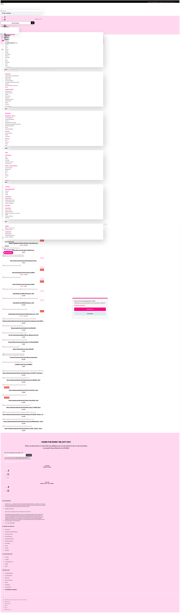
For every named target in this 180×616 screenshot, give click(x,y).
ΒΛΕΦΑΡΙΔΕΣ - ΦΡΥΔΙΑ (10, 115)
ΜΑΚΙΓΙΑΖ (7, 138)
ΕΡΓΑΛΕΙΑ (7, 131)
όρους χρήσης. (28, 458)
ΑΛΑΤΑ (6, 152)
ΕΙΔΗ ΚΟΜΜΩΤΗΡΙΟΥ (10, 189)
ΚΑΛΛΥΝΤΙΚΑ (8, 208)
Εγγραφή (29, 455)
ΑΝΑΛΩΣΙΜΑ (7, 74)
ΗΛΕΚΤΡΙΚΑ (7, 205)
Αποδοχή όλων (90, 309)
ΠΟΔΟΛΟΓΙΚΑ (8, 106)
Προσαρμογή (90, 313)
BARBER (7, 226)
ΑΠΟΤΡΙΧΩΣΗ (8, 155)
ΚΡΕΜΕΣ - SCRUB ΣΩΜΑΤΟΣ (11, 165)
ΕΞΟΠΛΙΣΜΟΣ (8, 196)
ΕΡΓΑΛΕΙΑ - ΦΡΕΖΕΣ (9, 89)
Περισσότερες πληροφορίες (79, 305)
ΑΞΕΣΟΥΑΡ (7, 186)
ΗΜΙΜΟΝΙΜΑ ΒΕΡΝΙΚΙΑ (10, 34)
